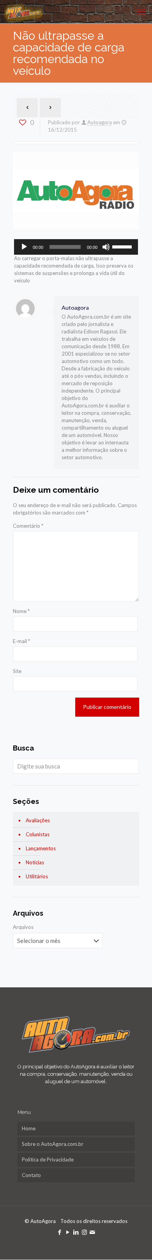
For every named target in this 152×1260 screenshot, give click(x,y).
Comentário (28, 526)
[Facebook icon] (60, 1231)
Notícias (35, 862)
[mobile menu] (141, 11)
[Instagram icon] (84, 1231)
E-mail (21, 641)
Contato (31, 1175)
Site (17, 671)
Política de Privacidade (48, 1159)
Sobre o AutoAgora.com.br (52, 1144)
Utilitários (37, 876)
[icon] (92, 1231)
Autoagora (99, 122)
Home (28, 1128)
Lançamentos (41, 848)
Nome (21, 611)
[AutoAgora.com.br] (23, 11)
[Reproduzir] (24, 247)
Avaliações (38, 820)
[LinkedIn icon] (76, 1231)
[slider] (123, 246)
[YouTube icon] (68, 1231)
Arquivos (23, 927)
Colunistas (37, 834)
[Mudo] (106, 247)
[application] (76, 247)
